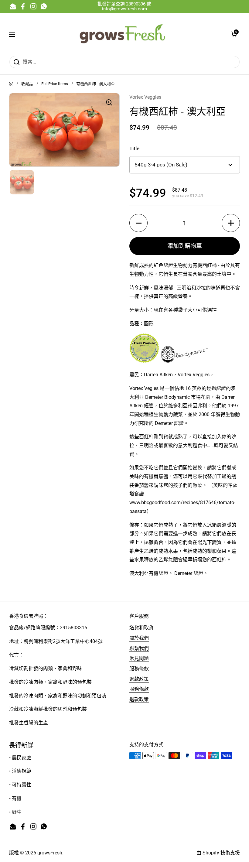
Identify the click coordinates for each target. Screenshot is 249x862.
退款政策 (139, 679)
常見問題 (139, 658)
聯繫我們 (139, 648)
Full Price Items (54, 83)
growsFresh (49, 853)
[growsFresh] (123, 34)
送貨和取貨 (141, 628)
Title (134, 148)
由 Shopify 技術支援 (218, 853)
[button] (234, 34)
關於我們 (139, 638)
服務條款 (139, 669)
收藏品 (27, 83)
